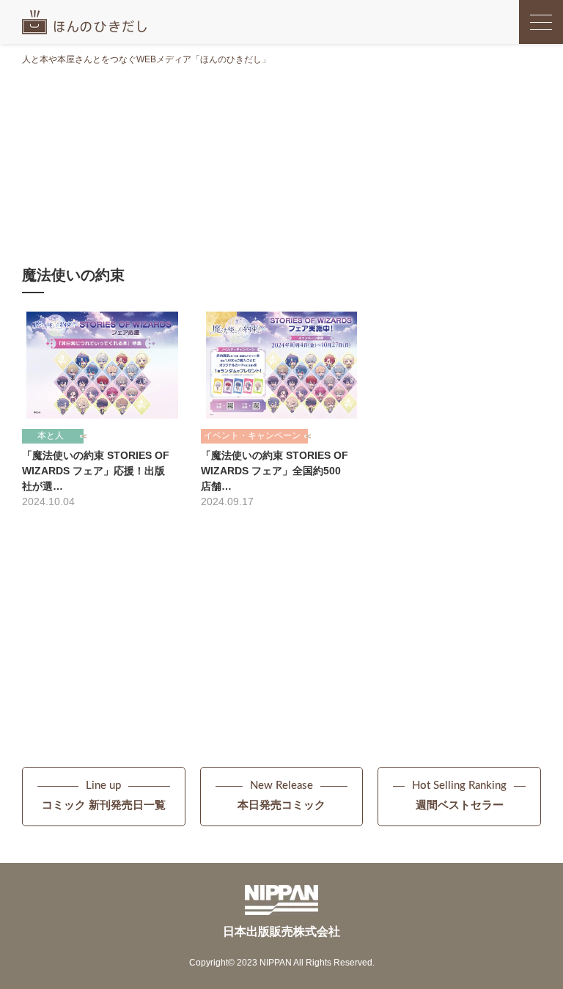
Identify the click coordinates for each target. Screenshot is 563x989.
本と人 (50, 435)
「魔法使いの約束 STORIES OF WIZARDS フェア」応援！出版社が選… (95, 470)
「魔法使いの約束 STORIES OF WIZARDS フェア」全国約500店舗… (274, 470)
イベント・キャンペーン (252, 435)
